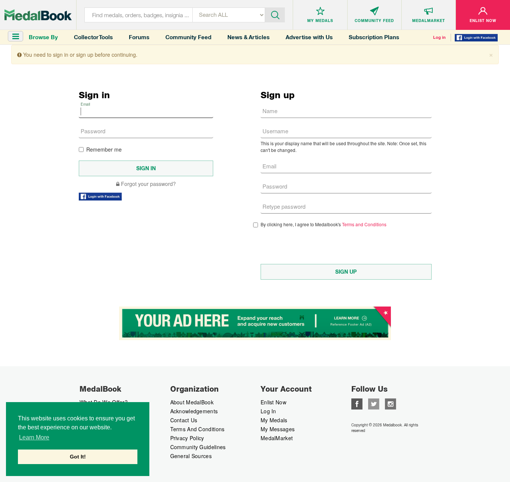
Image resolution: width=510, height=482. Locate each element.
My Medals (274, 420)
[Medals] (38, 15)
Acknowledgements (194, 411)
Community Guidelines (198, 447)
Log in (439, 37)
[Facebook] (357, 403)
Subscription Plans (374, 37)
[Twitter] (373, 403)
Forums (139, 37)
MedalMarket (277, 438)
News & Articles (248, 37)
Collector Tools (93, 37)
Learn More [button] (34, 437)
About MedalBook (192, 402)
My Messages (278, 429)
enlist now (273, 402)
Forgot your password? (147, 183)
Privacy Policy (187, 438)
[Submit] (275, 14)
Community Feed (188, 37)
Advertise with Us (309, 37)
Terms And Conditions (197, 429)
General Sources (191, 456)
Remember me (104, 149)
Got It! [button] (78, 457)
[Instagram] (390, 403)
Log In (268, 411)
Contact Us (184, 420)
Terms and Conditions (364, 224)
